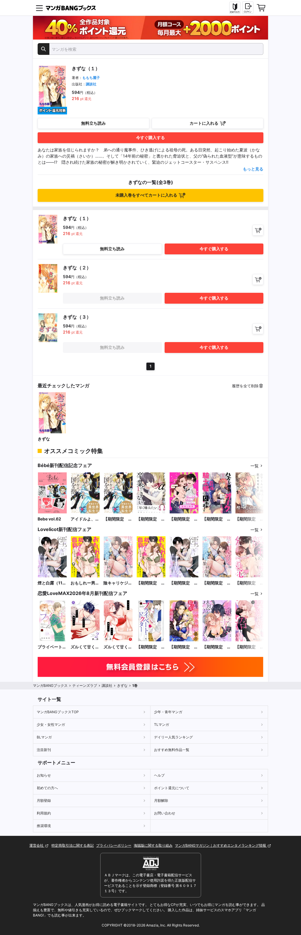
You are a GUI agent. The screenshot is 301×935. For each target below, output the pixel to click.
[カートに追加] (257, 230)
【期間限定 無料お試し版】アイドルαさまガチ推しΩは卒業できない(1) (150, 519)
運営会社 (36, 845)
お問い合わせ (164, 813)
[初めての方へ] (235, 8)
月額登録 (44, 800)
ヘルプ (159, 775)
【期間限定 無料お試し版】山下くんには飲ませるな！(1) (249, 519)
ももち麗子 (91, 77)
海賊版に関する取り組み (153, 845)
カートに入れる (204, 123)
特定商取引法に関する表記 (72, 845)
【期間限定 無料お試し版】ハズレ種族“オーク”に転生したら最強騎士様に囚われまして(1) (216, 519)
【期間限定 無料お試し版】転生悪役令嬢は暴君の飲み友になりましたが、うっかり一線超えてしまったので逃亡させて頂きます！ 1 (183, 647)
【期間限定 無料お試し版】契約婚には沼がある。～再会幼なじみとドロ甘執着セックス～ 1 (249, 647)
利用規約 (44, 813)
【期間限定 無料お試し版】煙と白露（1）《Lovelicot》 (183, 583)
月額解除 (161, 800)
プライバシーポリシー (113, 845)
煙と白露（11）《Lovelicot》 (52, 583)
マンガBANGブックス (50, 685)
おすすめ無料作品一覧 (171, 750)
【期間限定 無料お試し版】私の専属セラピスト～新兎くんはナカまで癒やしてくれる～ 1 (216, 647)
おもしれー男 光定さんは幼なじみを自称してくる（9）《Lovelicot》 (85, 583)
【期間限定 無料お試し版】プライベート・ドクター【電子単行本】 (150, 647)
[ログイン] (248, 7)
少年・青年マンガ (168, 712)
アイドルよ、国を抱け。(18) (85, 519)
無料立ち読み (93, 123)
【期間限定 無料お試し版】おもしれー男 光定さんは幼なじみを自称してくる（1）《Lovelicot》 (150, 583)
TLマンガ (161, 724)
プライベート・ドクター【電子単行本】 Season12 (52, 647)
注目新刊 (44, 750)
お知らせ (44, 775)
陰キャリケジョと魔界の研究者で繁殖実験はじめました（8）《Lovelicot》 (117, 583)
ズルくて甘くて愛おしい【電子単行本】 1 (117, 647)
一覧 (254, 465)
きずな (44, 438)
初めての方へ (47, 788)
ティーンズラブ (84, 685)
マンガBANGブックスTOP (58, 712)
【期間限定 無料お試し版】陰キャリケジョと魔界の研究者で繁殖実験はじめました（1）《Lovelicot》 (216, 583)
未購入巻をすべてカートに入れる (146, 194)
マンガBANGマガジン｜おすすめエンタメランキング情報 (221, 845)
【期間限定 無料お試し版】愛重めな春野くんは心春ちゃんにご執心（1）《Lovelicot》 (249, 583)
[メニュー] (39, 7)
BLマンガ (44, 737)
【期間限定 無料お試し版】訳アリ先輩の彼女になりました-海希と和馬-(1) (183, 519)
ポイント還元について (171, 788)
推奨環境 (44, 826)
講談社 (91, 84)
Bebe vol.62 (49, 518)
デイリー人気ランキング (173, 737)
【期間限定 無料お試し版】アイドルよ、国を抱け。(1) (117, 519)
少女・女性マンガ (51, 724)
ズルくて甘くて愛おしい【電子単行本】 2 (85, 647)
